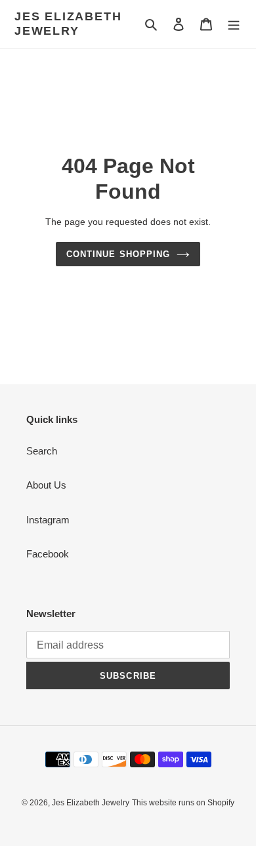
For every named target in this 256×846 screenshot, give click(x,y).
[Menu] (233, 24)
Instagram (48, 519)
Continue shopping (118, 254)
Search (41, 450)
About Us (46, 485)
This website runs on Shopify (183, 802)
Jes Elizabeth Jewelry (67, 23)
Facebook (47, 553)
